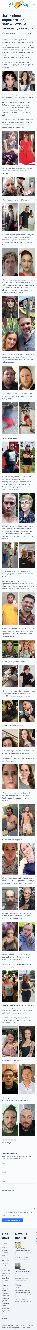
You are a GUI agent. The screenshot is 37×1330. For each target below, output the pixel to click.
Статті (29, 33)
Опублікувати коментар (12, 1220)
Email (4, 1172)
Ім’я (4, 1163)
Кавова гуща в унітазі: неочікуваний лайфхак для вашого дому (22, 1292)
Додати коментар (8, 1191)
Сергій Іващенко (21, 1253)
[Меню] (34, 4)
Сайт (4, 1181)
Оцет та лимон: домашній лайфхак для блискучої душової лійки (23, 1250)
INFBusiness (27, 1328)
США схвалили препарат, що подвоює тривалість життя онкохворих (22, 1272)
